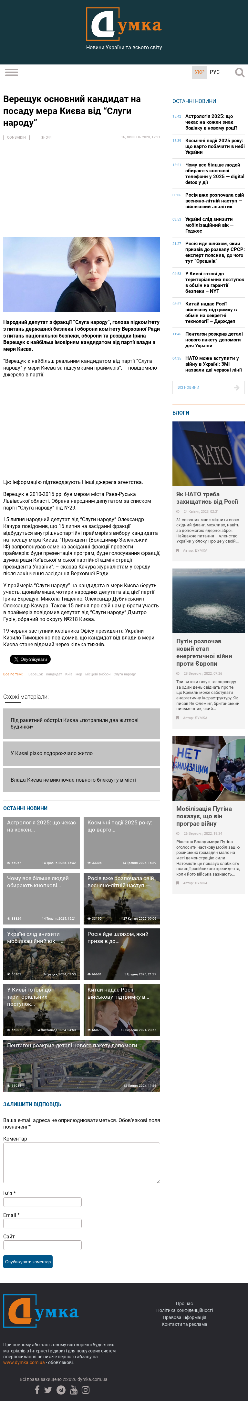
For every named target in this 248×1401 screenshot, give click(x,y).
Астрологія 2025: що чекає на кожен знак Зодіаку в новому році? (211, 122)
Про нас (184, 1303)
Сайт (9, 1237)
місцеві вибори (97, 674)
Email (11, 1215)
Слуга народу (125, 674)
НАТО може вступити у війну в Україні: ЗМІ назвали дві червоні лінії (213, 364)
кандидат (54, 674)
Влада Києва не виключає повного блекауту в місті (73, 780)
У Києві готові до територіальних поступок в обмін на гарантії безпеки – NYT (214, 282)
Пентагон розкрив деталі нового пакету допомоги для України (214, 340)
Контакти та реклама (184, 1324)
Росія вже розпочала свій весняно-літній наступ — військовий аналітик (214, 201)
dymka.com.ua (92, 1379)
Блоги (180, 413)
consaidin (16, 137)
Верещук (35, 674)
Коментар (15, 1139)
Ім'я (9, 1193)
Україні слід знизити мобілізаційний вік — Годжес (209, 225)
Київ (68, 674)
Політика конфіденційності (184, 1310)
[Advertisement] (81, 191)
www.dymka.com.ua (24, 1362)
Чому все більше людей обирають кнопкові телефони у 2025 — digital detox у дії (214, 173)
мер (79, 674)
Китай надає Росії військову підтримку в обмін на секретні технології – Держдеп (211, 312)
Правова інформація (184, 1317)
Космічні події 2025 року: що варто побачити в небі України (215, 146)
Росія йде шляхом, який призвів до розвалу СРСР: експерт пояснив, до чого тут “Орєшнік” (215, 252)
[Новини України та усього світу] (124, 37)
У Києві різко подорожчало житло (52, 753)
